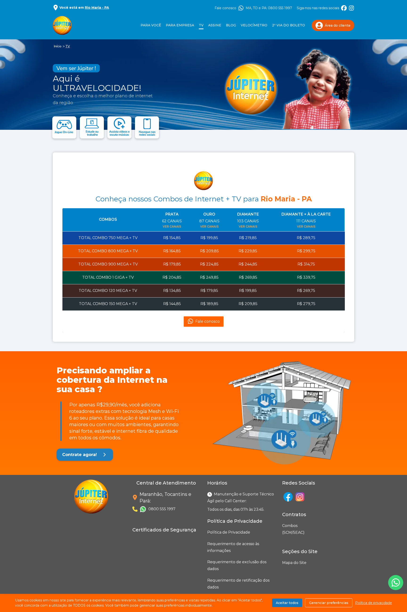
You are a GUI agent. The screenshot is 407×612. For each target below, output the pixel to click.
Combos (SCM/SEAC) (283, 529)
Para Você (151, 25)
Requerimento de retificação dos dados (238, 583)
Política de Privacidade (228, 532)
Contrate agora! (79, 454)
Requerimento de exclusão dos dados (236, 565)
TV (67, 46)
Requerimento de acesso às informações (233, 547)
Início (57, 46)
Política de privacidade (373, 603)
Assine (214, 25)
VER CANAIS (172, 226)
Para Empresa (180, 25)
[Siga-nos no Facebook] (344, 8)
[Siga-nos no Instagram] (351, 8)
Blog (231, 25)
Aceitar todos (287, 603)
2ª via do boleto (288, 25)
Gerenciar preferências (328, 603)
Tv (201, 25)
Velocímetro (254, 25)
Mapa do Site (294, 562)
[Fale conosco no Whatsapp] (395, 582)
